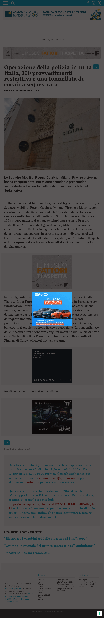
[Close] (72, 292)
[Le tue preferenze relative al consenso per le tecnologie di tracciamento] (99, 613)
